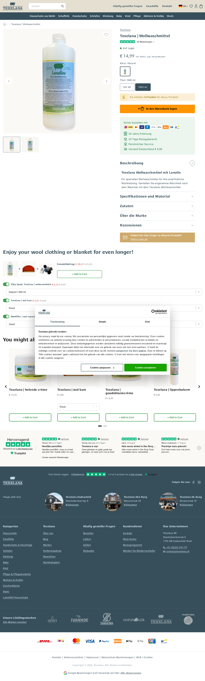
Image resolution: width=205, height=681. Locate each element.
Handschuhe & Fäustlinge (17, 545)
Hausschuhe (10, 533)
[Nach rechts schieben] (106, 81)
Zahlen (87, 545)
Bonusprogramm (132, 545)
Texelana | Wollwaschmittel (25, 24)
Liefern (87, 539)
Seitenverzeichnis (74, 657)
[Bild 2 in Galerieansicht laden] (30, 144)
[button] (201, 6)
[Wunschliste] (191, 6)
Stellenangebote (52, 550)
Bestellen (88, 533)
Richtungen (72, 504)
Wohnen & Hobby (154, 16)
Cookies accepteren (145, 367)
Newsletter (49, 556)
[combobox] (47, 6)
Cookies (148, 657)
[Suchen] (62, 6)
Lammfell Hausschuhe (15, 597)
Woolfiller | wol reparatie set (26, 316)
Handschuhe (79, 16)
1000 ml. (143, 87)
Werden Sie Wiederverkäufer (139, 550)
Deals (6, 591)
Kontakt (167, 6)
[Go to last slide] (6, 387)
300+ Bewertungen (130, 673)
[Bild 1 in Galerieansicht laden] (11, 144)
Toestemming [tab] (57, 321)
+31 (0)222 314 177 (176, 547)
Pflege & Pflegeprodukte (17, 574)
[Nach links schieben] (8, 81)
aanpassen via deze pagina (131, 350)
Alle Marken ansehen (15, 622)
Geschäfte (152, 6)
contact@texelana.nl (177, 551)
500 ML (127, 87)
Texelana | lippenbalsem (172, 389)
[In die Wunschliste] (106, 34)
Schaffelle (63, 16)
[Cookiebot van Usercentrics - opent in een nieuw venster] (153, 312)
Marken (47, 545)
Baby (119, 16)
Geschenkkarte (11, 585)
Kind (127, 16)
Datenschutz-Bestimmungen (117, 657)
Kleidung (108, 16)
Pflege (137, 16)
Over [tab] (147, 321)
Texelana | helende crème (28, 389)
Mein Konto (129, 539)
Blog (45, 539)
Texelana (125, 29)
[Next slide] (199, 387)
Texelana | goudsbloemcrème (119, 391)
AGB (138, 657)
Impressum (92, 657)
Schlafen (95, 16)
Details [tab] (102, 321)
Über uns (48, 533)
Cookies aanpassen (100, 367)
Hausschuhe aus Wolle (42, 16)
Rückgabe (88, 550)
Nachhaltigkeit (51, 562)
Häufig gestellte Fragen (127, 6)
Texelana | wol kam (21, 300)
